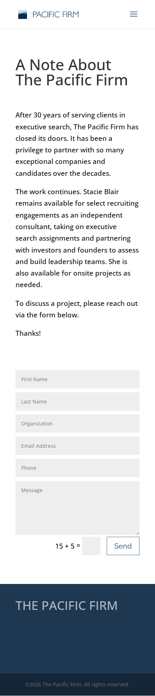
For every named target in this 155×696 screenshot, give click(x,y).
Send (123, 546)
